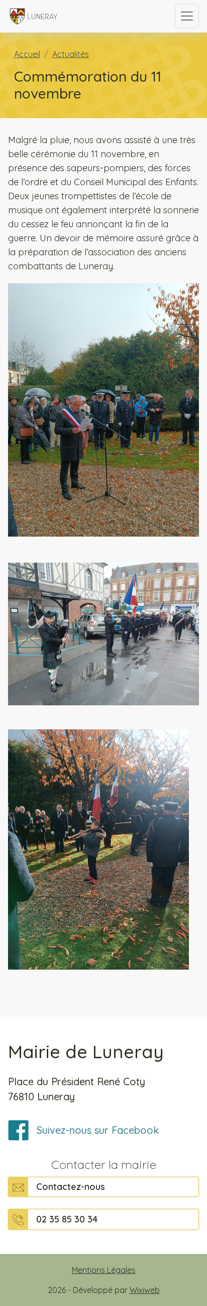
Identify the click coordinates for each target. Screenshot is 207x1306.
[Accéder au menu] (187, 16)
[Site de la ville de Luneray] (83, 16)
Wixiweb (145, 1290)
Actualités (70, 54)
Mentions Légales (104, 1270)
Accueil (27, 54)
